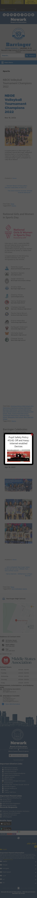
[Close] (32, 434)
